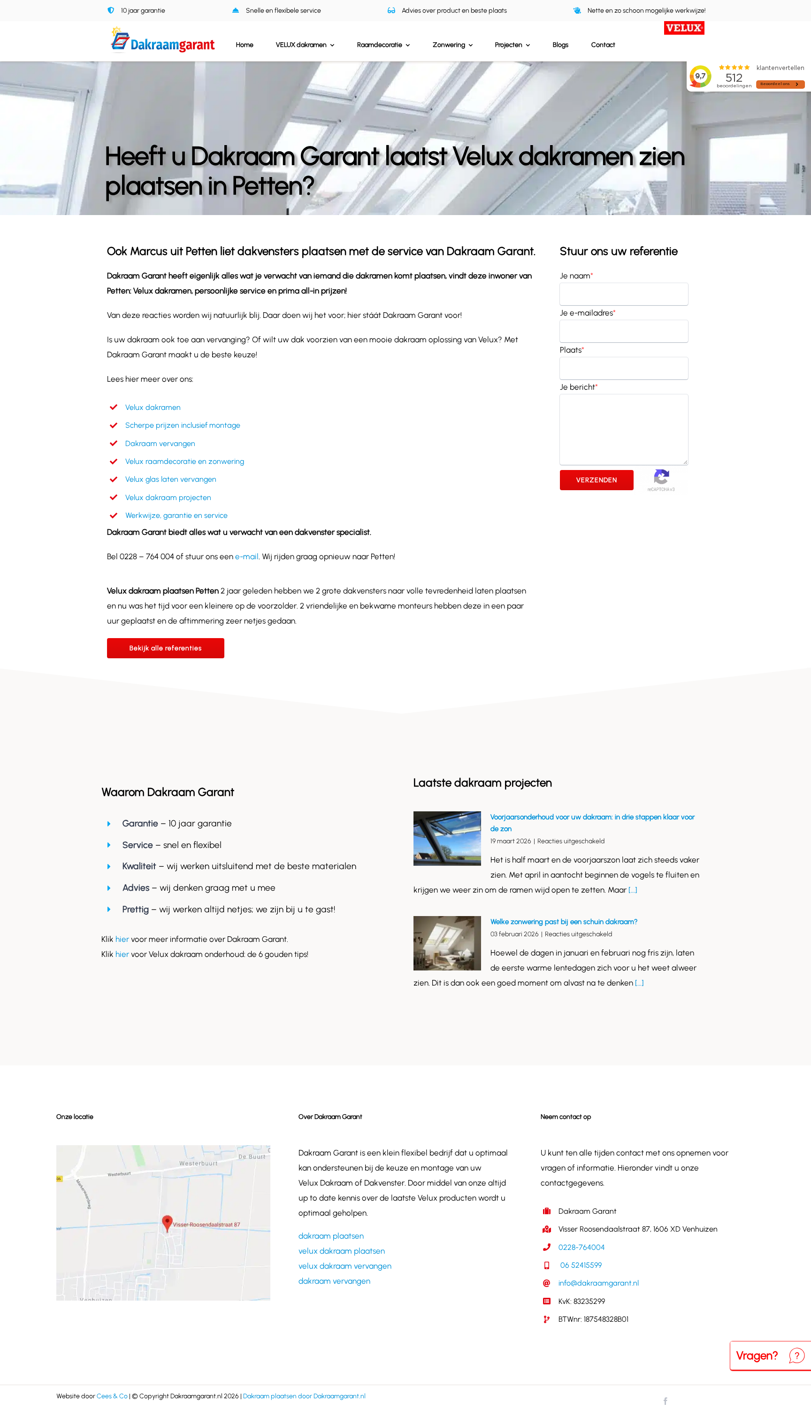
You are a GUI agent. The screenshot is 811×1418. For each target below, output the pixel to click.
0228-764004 (582, 1247)
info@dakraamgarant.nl (599, 1283)
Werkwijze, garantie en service (176, 515)
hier (123, 939)
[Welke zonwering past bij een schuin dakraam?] (447, 943)
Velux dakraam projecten (168, 497)
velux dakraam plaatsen (341, 1251)
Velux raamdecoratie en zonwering (184, 461)
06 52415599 (580, 1265)
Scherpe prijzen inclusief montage (182, 425)
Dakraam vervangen (160, 443)
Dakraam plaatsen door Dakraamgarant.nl (304, 1396)
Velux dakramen (153, 407)
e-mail (247, 556)
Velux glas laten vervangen (170, 479)
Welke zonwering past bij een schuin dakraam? (564, 921)
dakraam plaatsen (331, 1236)
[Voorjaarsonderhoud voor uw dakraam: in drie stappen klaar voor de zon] (447, 838)
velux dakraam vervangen (344, 1266)
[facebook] (665, 1401)
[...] (632, 889)
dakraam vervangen (334, 1281)
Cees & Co (112, 1396)
